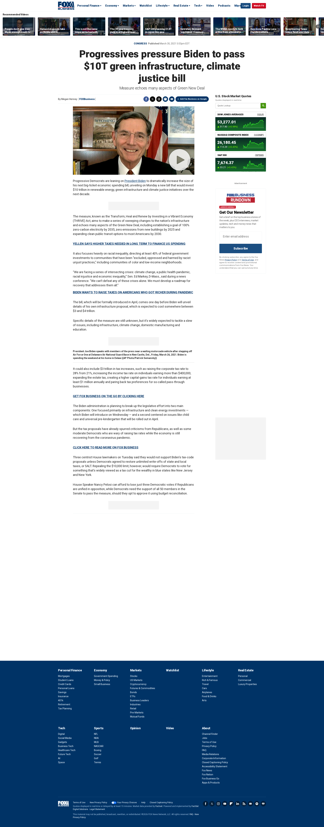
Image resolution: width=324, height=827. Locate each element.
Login (245, 5)
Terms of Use (248, 260)
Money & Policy (102, 680)
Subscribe (241, 248)
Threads (159, 99)
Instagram (218, 803)
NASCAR (98, 746)
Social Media (65, 738)
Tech (197, 5)
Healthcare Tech (66, 750)
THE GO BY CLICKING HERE (125, 396)
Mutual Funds (137, 716)
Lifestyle (162, 5)
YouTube (224, 803)
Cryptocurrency (138, 684)
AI (59, 758)
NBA (96, 738)
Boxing (97, 750)
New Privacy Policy (98, 802)
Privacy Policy (231, 260)
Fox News (207, 770)
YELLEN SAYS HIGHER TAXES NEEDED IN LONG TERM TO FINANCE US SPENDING (129, 243)
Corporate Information (214, 758)
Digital (61, 734)
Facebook (146, 99)
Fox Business (66, 5)
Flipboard (231, 803)
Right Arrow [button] (318, 26)
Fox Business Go (210, 778)
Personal (243, 676)
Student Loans (66, 680)
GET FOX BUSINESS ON (89, 396)
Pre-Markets (136, 712)
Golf (96, 758)
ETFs (132, 696)
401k (60, 700)
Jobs (204, 738)
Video (210, 5)
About (206, 728)
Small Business (102, 684)
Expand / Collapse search (237, 5)
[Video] (133, 140)
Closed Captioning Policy (215, 762)
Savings (62, 692)
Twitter (152, 99)
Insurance (63, 696)
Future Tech (64, 754)
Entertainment (210, 676)
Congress (140, 43)
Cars (204, 688)
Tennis (97, 762)
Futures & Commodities (142, 688)
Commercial (244, 680)
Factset (159, 806)
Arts (204, 700)
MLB (96, 742)
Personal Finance (88, 5)
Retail (133, 708)
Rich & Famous (210, 680)
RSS (244, 803)
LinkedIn (237, 803)
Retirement (64, 704)
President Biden (135, 181)
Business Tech (65, 746)
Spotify (257, 803)
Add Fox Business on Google (193, 99)
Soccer (97, 754)
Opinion (135, 728)
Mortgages (64, 676)
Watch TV (259, 5)
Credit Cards (64, 684)
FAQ (204, 750)
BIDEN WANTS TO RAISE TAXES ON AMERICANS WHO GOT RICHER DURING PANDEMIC (133, 292)
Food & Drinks (209, 696)
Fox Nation (207, 774)
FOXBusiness (87, 99)
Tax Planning (65, 708)
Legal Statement (97, 809)
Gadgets (62, 742)
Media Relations (210, 754)
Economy (111, 5)
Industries (135, 704)
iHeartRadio (263, 803)
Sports (98, 728)
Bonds (133, 692)
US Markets (136, 680)
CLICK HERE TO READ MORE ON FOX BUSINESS (105, 447)
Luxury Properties (247, 684)
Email (171, 99)
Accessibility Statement (214, 766)
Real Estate (180, 5)
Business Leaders (139, 700)
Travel (205, 684)
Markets (128, 5)
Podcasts (224, 5)
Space (61, 762)
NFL (96, 734)
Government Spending (106, 676)
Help (143, 802)
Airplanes (207, 692)
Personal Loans (66, 688)
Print (165, 99)
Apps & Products (211, 782)
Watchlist (146, 5)
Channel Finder (210, 734)
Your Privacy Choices (127, 802)
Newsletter (250, 803)
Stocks (133, 676)
